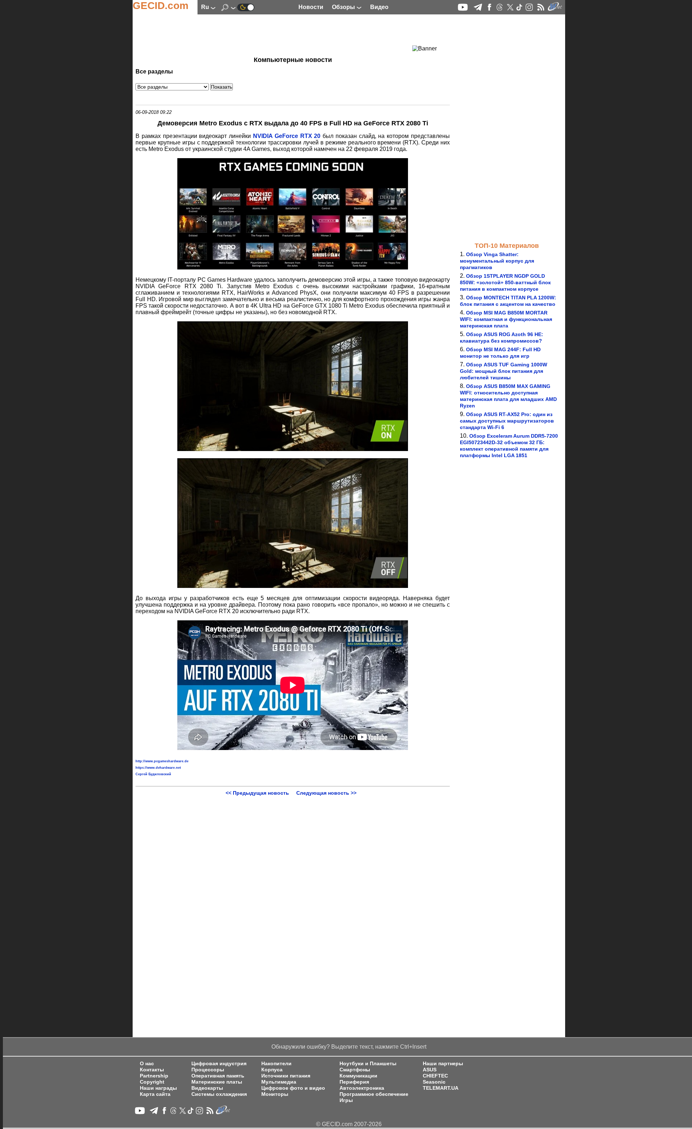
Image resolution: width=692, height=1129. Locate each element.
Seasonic (434, 1082)
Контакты (152, 1069)
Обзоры (344, 7)
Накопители (276, 1063)
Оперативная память (217, 1076)
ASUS (429, 1069)
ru (205, 7)
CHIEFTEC (435, 1076)
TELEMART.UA (440, 1088)
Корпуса (272, 1069)
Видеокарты (207, 1088)
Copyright (152, 1082)
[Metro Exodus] (292, 267)
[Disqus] (293, 886)
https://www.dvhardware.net (158, 767)
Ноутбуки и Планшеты (368, 1063)
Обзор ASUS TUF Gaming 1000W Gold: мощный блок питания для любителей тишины (503, 371)
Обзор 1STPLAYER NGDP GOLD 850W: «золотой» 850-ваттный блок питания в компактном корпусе (505, 282)
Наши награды (158, 1088)
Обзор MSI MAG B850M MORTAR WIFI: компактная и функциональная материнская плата (506, 319)
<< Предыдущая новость (257, 793)
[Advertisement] (279, 34)
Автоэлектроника (362, 1088)
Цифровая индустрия (219, 1063)
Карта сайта (155, 1094)
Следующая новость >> (326, 793)
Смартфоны (355, 1069)
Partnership (154, 1076)
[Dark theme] (245, 7)
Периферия (354, 1082)
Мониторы (274, 1094)
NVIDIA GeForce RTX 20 (286, 136)
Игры (346, 1100)
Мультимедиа (278, 1082)
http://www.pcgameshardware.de (162, 761)
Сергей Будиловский (153, 774)
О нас (147, 1063)
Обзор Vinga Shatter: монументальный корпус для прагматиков (497, 260)
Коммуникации (358, 1076)
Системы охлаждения (219, 1094)
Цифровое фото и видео (293, 1088)
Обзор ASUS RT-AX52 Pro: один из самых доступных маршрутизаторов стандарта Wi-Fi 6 (507, 420)
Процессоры (207, 1069)
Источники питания (285, 1076)
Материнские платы (216, 1082)
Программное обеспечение (374, 1094)
